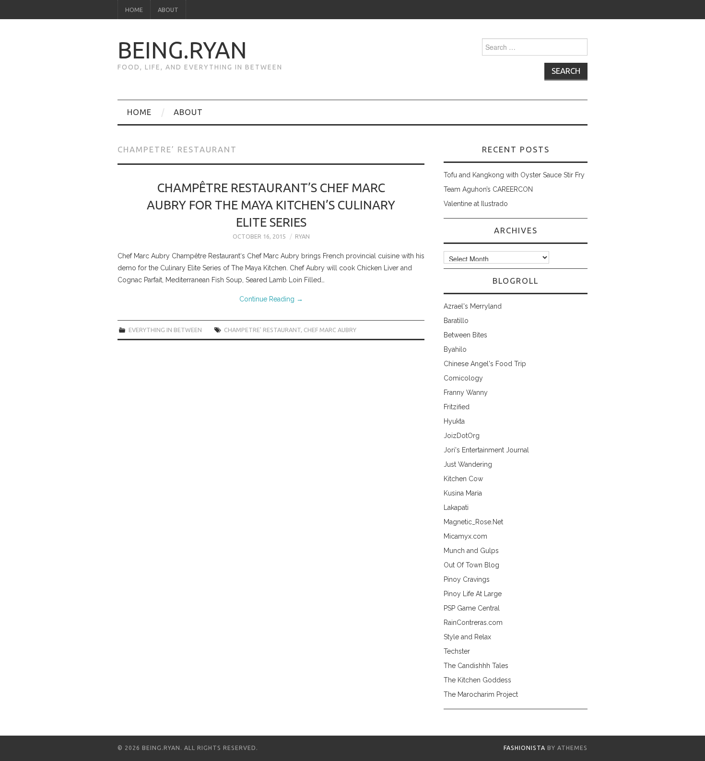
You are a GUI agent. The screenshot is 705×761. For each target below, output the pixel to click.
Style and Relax (467, 637)
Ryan (302, 236)
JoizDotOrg (462, 435)
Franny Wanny (466, 392)
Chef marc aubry (330, 329)
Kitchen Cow (463, 479)
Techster (457, 651)
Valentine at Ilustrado (476, 204)
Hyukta (454, 421)
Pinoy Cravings (467, 579)
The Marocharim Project (481, 694)
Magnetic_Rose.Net (473, 522)
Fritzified (457, 407)
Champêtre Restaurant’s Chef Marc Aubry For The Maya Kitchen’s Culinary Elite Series (271, 205)
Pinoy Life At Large (473, 594)
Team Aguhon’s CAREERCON (488, 189)
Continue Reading (271, 299)
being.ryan (182, 50)
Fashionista (524, 748)
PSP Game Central (472, 608)
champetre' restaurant (262, 329)
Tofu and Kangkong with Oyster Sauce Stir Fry (514, 175)
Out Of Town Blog (471, 565)
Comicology (463, 378)
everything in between (165, 329)
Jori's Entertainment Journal (486, 450)
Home (134, 9)
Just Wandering (468, 464)
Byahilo (455, 349)
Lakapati (456, 507)
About (168, 9)
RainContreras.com (473, 622)
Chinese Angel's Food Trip (485, 364)
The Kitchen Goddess (477, 680)
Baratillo (456, 320)
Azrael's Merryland (473, 306)
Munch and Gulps (471, 550)
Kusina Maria (463, 493)
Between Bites (465, 335)
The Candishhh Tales (476, 665)
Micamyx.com (465, 536)
